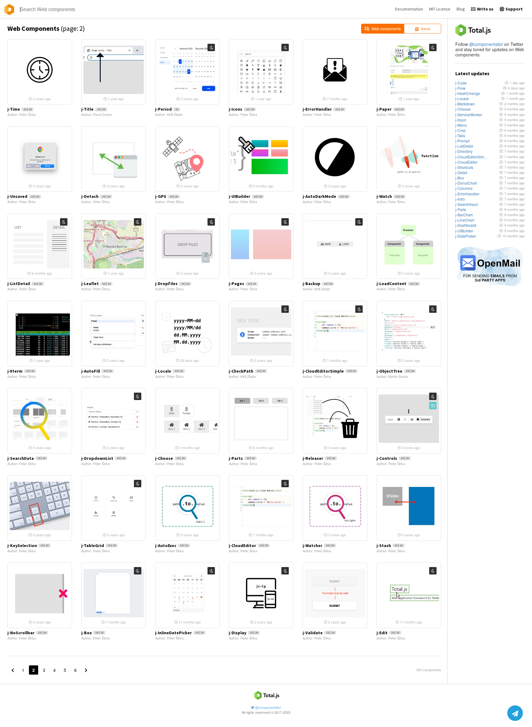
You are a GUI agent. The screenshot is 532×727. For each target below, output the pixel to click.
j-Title (93, 109)
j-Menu (461, 125)
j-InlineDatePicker (179, 632)
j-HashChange (467, 93)
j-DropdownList (103, 458)
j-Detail (461, 172)
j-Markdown (465, 103)
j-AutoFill (96, 371)
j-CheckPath (247, 371)
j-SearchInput (466, 204)
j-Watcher (318, 545)
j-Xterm (20, 371)
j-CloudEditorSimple (471, 156)
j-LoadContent (397, 283)
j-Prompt (462, 140)
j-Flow (460, 88)
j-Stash (390, 545)
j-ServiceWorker (468, 114)
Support (514, 9)
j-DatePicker (465, 236)
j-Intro (460, 199)
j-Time (19, 109)
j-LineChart (464, 220)
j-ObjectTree (395, 371)
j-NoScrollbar (26, 632)
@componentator (486, 44)
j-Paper (390, 109)
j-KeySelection (28, 545)
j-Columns (464, 188)
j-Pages (242, 283)
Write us (485, 9)
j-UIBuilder (464, 230)
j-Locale (462, 98)
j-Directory (464, 151)
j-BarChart (464, 214)
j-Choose (463, 109)
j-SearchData (26, 458)
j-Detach (95, 196)
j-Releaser (319, 458)
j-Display (243, 632)
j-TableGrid (98, 545)
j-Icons (241, 109)
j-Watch (390, 196)
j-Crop (460, 130)
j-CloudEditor (466, 162)
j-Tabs (460, 135)
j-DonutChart (466, 183)
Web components (386, 28)
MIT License (439, 9)
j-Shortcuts (464, 167)
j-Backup (317, 283)
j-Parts (460, 209)
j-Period (166, 109)
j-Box (459, 177)
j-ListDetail (464, 146)
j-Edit (388, 632)
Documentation (409, 9)
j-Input (460, 119)
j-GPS (166, 196)
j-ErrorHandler (467, 193)
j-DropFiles (172, 283)
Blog (461, 9)
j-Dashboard (465, 225)
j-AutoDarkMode (325, 196)
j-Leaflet (96, 283)
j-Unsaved (23, 196)
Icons (425, 28)
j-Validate (318, 632)
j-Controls (393, 458)
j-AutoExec (171, 545)
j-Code (461, 82)
